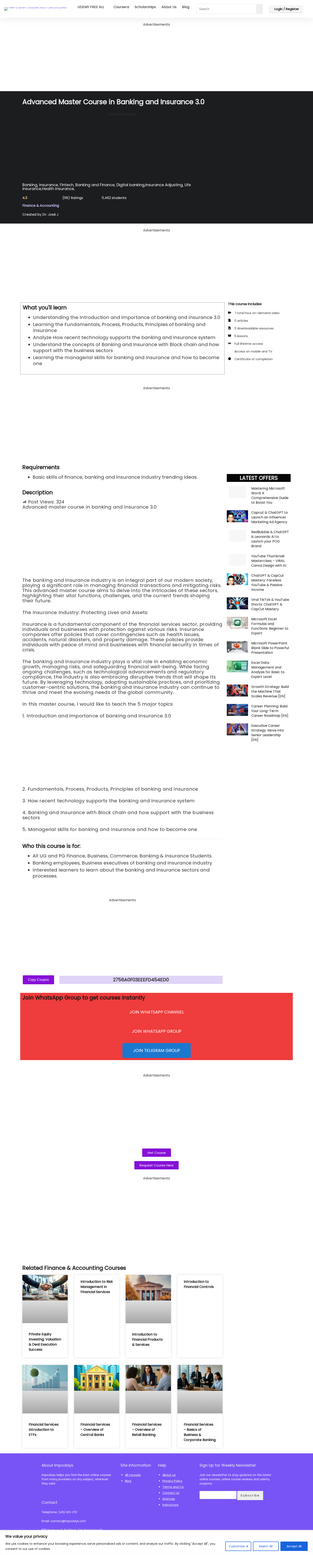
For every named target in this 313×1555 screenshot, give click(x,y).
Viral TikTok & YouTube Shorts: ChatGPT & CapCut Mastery (270, 604)
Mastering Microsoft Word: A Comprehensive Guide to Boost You (270, 495)
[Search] (259, 9)
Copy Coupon (38, 980)
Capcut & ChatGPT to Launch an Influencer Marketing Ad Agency (269, 517)
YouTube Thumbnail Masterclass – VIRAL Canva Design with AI (268, 561)
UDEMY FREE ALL (91, 6)
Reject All (266, 1546)
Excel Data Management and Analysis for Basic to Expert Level (267, 669)
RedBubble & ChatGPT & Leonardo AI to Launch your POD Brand (270, 539)
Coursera (121, 6)
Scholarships (145, 6)
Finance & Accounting (40, 205)
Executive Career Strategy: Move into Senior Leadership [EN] (267, 732)
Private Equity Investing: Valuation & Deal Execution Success (45, 1342)
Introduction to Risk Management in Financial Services (96, 1286)
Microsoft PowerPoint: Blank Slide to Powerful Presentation (270, 648)
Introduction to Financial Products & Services (147, 1339)
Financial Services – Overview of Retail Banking (147, 1429)
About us (169, 1475)
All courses (133, 1475)
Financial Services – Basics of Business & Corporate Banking (200, 1432)
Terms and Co (173, 1487)
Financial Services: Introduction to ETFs (44, 1429)
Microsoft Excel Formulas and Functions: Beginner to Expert (269, 626)
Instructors (170, 1505)
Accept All (294, 1546)
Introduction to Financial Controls (199, 1284)
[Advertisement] (156, 57)
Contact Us (170, 1493)
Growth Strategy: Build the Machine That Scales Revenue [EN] (270, 691)
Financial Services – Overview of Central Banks (95, 1429)
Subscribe (250, 1495)
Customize (237, 1546)
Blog (185, 6)
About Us (169, 6)
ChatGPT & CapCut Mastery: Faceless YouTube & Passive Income (267, 582)
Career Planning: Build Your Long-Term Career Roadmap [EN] (269, 711)
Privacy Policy (172, 1481)
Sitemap (168, 1499)
